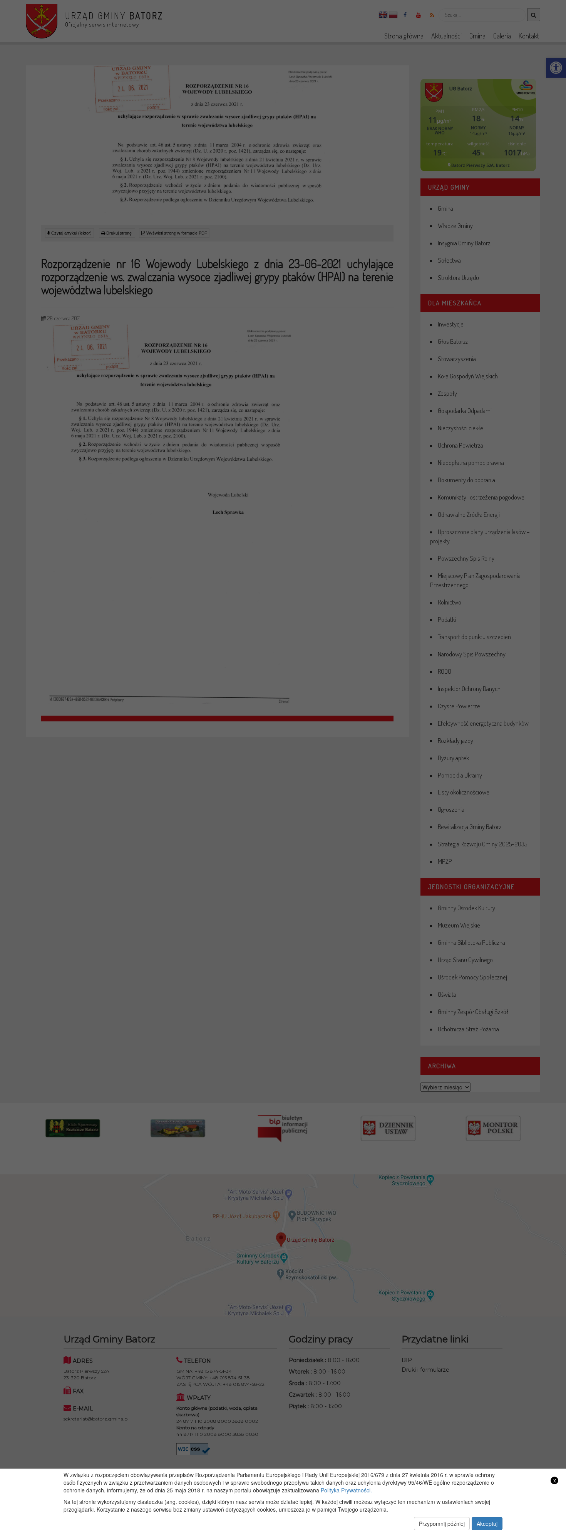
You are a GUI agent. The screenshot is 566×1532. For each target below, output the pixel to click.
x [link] (554, 1480)
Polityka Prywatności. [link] (346, 1490)
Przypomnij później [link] (442, 1523)
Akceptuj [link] (487, 1523)
